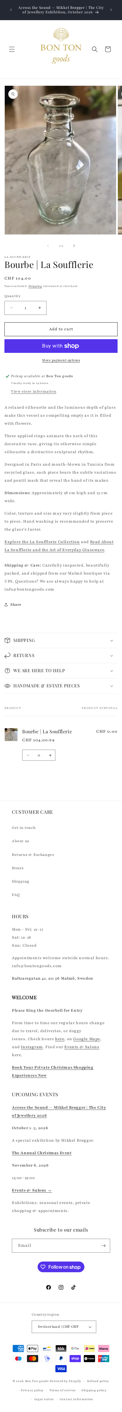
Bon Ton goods (37, 1381)
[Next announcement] (111, 9)
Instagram (32, 1047)
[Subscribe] (103, 1246)
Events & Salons (81, 1047)
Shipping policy (94, 1390)
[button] (11, 49)
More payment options (61, 360)
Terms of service (62, 1390)
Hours (18, 868)
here (59, 1039)
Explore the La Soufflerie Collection (42, 542)
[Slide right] (74, 245)
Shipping (35, 286)
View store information (33, 391)
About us (20, 841)
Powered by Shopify (66, 1381)
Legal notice (44, 1399)
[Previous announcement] (10, 9)
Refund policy (98, 1381)
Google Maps (86, 1039)
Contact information (76, 1399)
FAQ (16, 894)
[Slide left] (47, 245)
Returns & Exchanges (33, 854)
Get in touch (24, 827)
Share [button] (16, 604)
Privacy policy (32, 1390)
